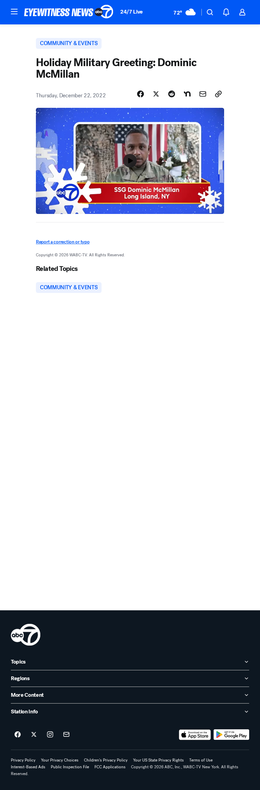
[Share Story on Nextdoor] (187, 94)
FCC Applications (110, 767)
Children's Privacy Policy (106, 760)
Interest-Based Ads (28, 767)
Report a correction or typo (62, 242)
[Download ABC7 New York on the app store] (195, 734)
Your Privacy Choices (60, 760)
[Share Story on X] (156, 94)
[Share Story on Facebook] (140, 94)
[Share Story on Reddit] (171, 94)
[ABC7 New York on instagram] (50, 735)
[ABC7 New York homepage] (68, 12)
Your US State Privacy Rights (158, 760)
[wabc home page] (25, 635)
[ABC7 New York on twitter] (34, 735)
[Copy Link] (218, 94)
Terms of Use (201, 760)
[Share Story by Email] (203, 94)
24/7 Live (131, 11)
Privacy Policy (23, 760)
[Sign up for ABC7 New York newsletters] (66, 735)
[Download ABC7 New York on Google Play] (231, 734)
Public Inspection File (70, 767)
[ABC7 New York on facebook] (17, 735)
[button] (14, 11)
